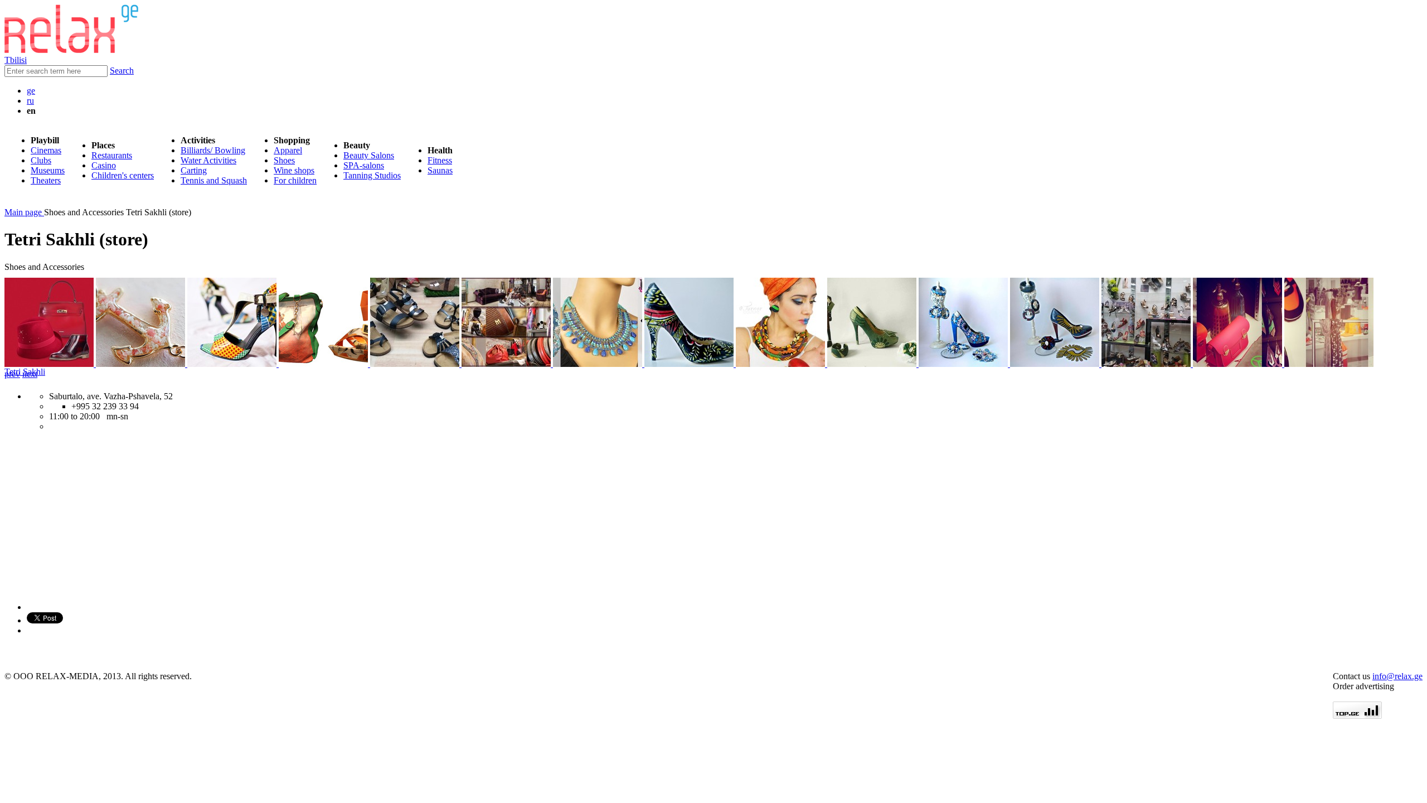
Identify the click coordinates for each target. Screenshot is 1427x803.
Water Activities (208, 160)
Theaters (46, 180)
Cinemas (46, 150)
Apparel (288, 150)
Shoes (284, 160)
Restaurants (111, 155)
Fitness (440, 160)
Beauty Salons (368, 155)
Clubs (41, 160)
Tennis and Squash (214, 180)
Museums (48, 170)
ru (30, 100)
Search (122, 70)
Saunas (440, 170)
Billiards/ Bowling (213, 150)
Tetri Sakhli (24, 371)
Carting (194, 170)
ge (31, 90)
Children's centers (122, 175)
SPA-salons (363, 165)
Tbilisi (15, 60)
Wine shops (294, 170)
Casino (103, 165)
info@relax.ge (1397, 676)
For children (295, 180)
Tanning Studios (372, 175)
